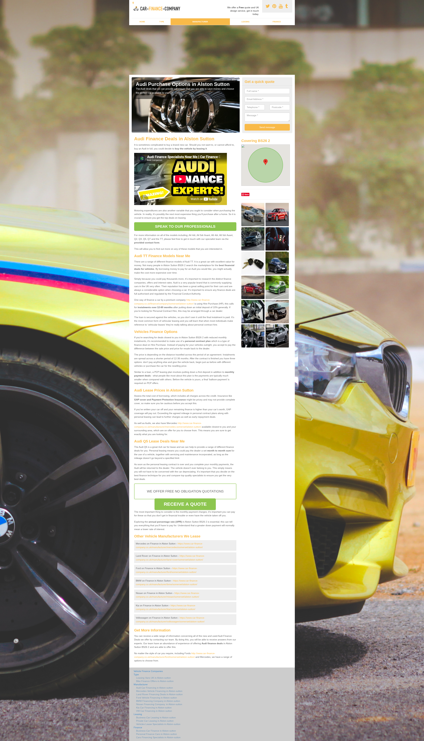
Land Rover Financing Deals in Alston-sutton (159, 694)
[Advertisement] (212, 50)
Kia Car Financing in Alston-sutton (154, 707)
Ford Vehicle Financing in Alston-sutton (156, 697)
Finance (277, 22)
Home (142, 22)
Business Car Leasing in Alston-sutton (156, 717)
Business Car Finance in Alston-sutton (156, 730)
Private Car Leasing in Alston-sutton (155, 720)
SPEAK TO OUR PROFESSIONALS (185, 226)
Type (161, 22)
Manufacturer (200, 22)
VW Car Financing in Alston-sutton (154, 711)
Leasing (245, 22)
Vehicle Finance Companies (148, 671)
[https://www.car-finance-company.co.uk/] (158, 8)
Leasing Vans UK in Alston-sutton (153, 677)
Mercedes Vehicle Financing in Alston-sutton (159, 691)
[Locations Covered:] (133, 3)
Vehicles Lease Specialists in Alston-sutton (158, 724)
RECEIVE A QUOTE (185, 504)
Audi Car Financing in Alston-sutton (154, 687)
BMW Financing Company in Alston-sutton (158, 701)
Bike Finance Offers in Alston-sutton (155, 681)
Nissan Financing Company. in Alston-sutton (159, 704)
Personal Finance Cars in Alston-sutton (156, 734)
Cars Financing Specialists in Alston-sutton (158, 737)
